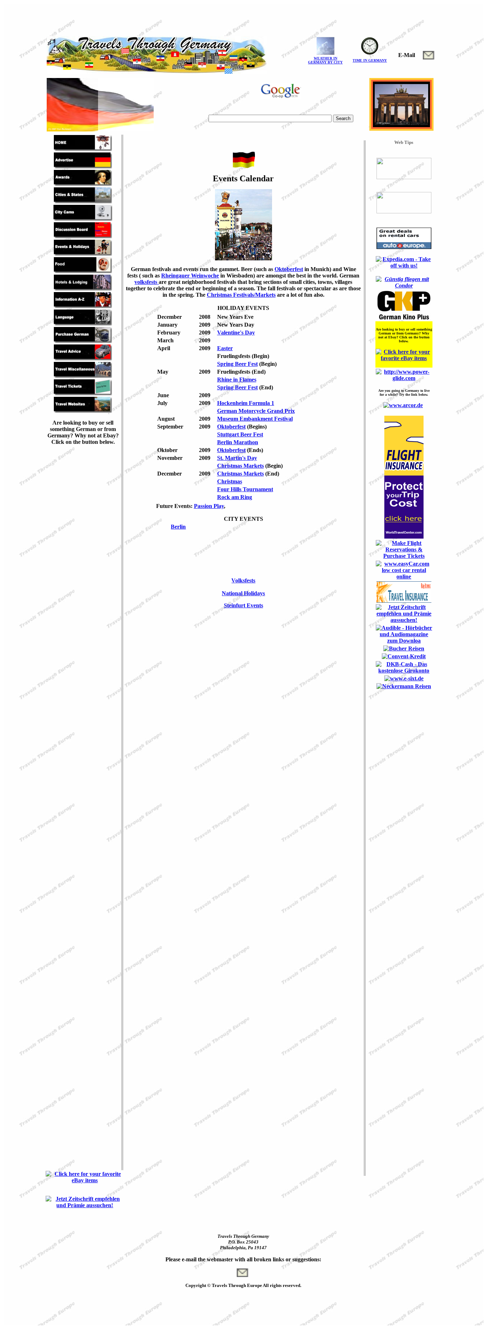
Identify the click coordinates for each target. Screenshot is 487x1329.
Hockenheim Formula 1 (245, 403)
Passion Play (209, 506)
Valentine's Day (236, 332)
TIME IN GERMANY (370, 60)
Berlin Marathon (237, 442)
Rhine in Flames (236, 380)
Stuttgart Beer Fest (240, 434)
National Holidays (243, 593)
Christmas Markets (240, 466)
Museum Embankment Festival (255, 419)
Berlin (178, 527)
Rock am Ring (234, 497)
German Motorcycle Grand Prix (256, 411)
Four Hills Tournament (245, 489)
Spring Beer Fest (237, 364)
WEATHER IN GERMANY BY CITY (325, 60)
